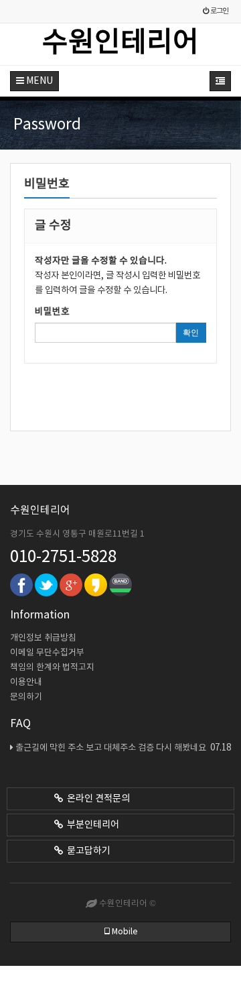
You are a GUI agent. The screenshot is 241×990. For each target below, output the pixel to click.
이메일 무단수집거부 (47, 653)
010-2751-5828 (63, 557)
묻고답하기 (86, 851)
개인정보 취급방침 (43, 638)
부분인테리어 (91, 825)
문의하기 (26, 697)
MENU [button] (38, 81)
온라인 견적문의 (96, 798)
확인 (191, 332)
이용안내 (26, 682)
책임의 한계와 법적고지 (52, 668)
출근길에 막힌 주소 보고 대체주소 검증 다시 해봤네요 (123, 747)
